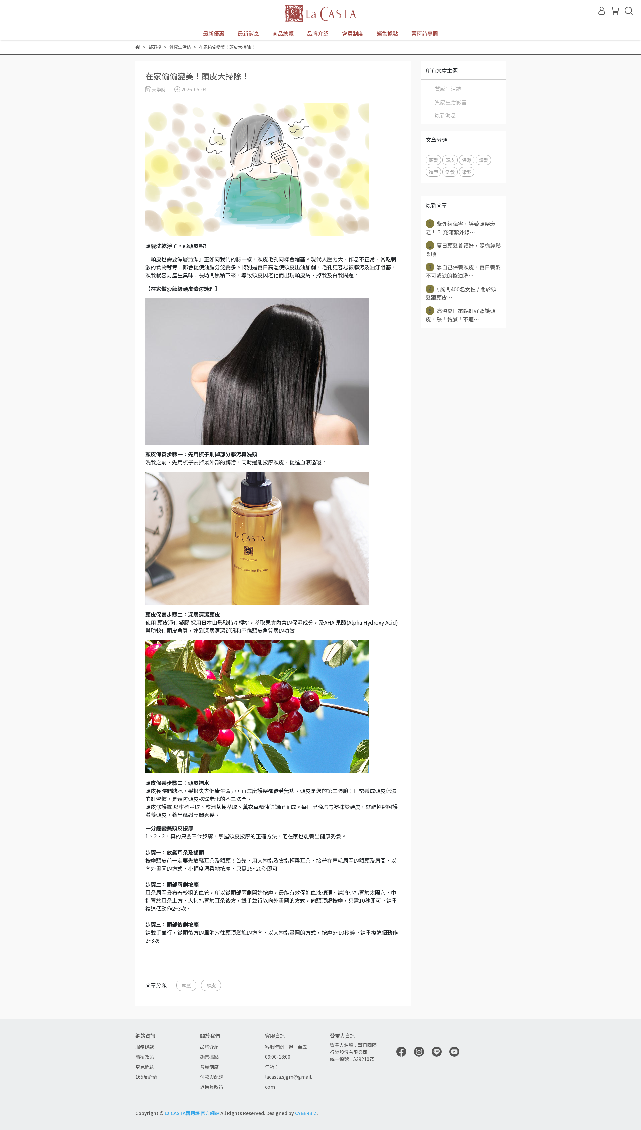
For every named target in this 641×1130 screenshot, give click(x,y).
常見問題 (144, 1066)
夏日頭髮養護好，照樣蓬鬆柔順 (463, 249)
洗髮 (450, 171)
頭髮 (186, 985)
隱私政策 (144, 1056)
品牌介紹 (209, 1046)
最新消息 (248, 33)
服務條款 (144, 1046)
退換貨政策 (211, 1086)
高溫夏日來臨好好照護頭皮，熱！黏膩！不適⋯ (460, 315)
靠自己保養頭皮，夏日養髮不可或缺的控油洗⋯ (463, 271)
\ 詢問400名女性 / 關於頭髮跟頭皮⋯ (461, 293)
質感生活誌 (448, 89)
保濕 (466, 159)
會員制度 (352, 33)
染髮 (466, 171)
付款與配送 (211, 1076)
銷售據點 (387, 33)
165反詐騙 (146, 1076)
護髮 (483, 159)
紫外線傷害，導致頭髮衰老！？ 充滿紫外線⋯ (460, 228)
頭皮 (211, 985)
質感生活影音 (451, 102)
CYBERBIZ (306, 1113)
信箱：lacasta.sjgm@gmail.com (288, 1076)
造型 (433, 171)
